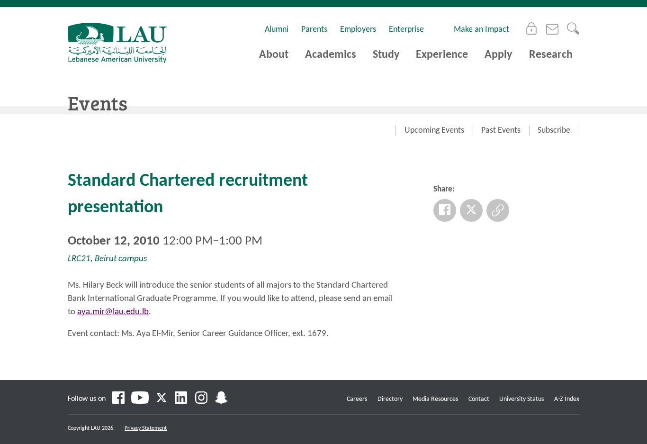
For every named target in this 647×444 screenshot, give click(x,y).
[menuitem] (434, 131)
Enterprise (406, 29)
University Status (521, 399)
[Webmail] (552, 28)
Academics (330, 55)
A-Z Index (566, 399)
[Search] (573, 28)
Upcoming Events (434, 131)
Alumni (276, 29)
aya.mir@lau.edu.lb (113, 312)
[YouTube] (140, 399)
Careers (357, 399)
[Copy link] (497, 210)
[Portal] (531, 28)
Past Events (501, 131)
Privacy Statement (146, 428)
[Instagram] (201, 399)
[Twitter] (471, 210)
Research (551, 55)
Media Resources (435, 399)
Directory (390, 399)
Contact (478, 399)
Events (97, 102)
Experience (442, 55)
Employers (358, 29)
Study (386, 55)
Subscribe (554, 131)
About (273, 55)
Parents (314, 29)
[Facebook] (444, 210)
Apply (498, 55)
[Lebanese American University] (117, 42)
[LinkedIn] (181, 399)
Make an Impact (481, 29)
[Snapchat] (221, 399)
